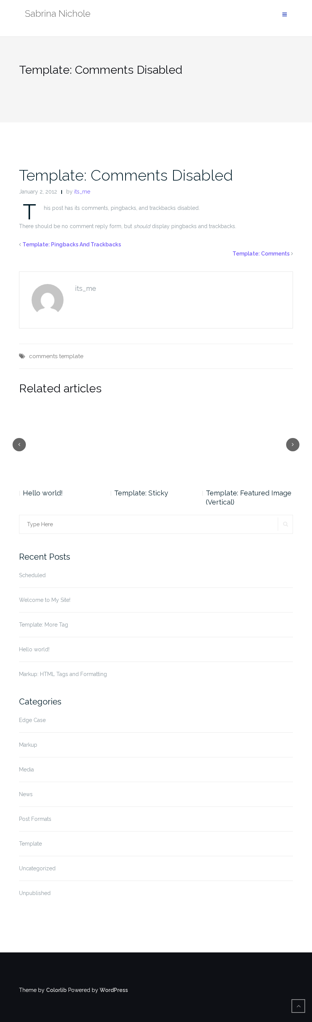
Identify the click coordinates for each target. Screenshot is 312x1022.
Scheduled (32, 575)
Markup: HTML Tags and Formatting (63, 674)
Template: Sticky (49, 493)
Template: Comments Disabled (126, 175)
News (26, 794)
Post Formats (35, 819)
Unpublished (35, 893)
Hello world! (34, 649)
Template (30, 844)
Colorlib (56, 990)
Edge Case (32, 720)
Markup (28, 745)
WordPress (114, 990)
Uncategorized (37, 868)
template (71, 356)
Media (26, 769)
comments (43, 356)
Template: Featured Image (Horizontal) (248, 497)
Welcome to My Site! (44, 600)
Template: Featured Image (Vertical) (157, 497)
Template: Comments (261, 254)
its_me (82, 192)
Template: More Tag (43, 625)
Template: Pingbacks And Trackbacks (71, 244)
